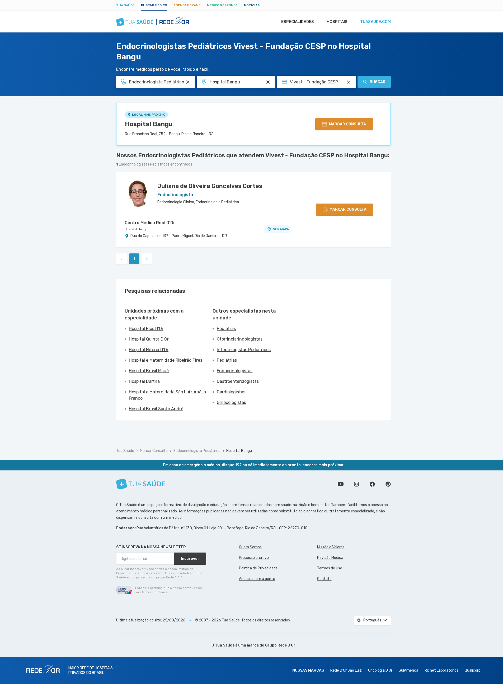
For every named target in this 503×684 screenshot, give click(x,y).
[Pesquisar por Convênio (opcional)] (348, 82)
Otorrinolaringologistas (239, 339)
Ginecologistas (231, 402)
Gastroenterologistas (238, 381)
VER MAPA (281, 229)
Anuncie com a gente (257, 579)
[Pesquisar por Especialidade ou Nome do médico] (188, 82)
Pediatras (226, 328)
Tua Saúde (125, 5)
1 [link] (134, 258)
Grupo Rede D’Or (280, 645)
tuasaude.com (375, 21)
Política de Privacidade (258, 568)
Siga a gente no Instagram (356, 484)
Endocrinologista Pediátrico (196, 451)
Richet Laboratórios (441, 670)
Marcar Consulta (154, 451)
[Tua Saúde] (140, 484)
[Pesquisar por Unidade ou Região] (268, 82)
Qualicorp (473, 670)
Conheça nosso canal (340, 484)
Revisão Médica (330, 557)
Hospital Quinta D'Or (149, 339)
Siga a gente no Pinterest (388, 484)
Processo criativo (254, 557)
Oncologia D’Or (380, 670)
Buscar (378, 82)
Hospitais (337, 21)
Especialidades (297, 21)
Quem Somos (250, 547)
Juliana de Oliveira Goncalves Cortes (209, 186)
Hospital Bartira (144, 381)
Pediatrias (227, 360)
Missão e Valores (331, 547)
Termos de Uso (329, 568)
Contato (324, 579)
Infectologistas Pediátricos (244, 349)
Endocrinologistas (234, 370)
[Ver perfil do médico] (138, 193)
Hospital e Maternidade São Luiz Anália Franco (167, 395)
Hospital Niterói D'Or (148, 349)
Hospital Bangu (149, 124)
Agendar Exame (187, 5)
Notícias (252, 5)
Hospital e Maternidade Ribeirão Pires (165, 360)
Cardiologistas (231, 391)
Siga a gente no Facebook (372, 484)
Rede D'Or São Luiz (346, 670)
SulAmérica (408, 670)
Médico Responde (222, 5)
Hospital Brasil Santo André (156, 408)
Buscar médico (154, 5)
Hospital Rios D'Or (146, 328)
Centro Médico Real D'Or (150, 222)
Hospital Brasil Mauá (149, 370)
